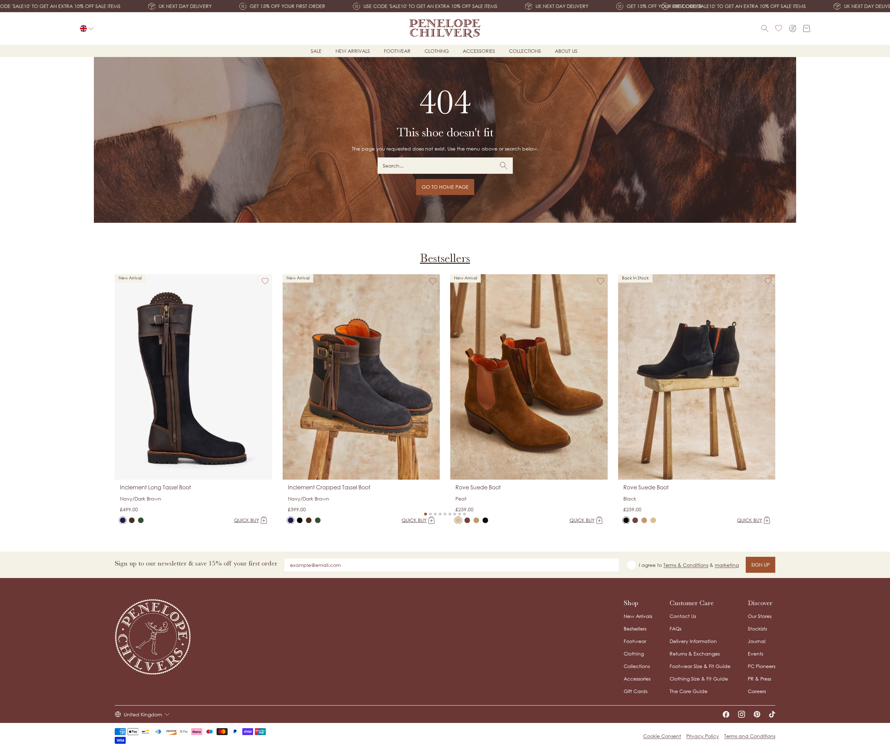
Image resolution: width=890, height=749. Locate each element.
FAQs (675, 629)
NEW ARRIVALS (352, 51)
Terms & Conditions (685, 565)
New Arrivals (638, 616)
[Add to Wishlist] (265, 281)
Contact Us (683, 616)
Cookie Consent (662, 736)
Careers (757, 691)
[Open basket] (806, 28)
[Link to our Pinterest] (757, 714)
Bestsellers (445, 258)
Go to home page (445, 187)
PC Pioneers (761, 666)
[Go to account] (792, 28)
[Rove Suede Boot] (458, 520)
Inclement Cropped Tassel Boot (329, 487)
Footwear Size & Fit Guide (700, 666)
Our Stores (759, 616)
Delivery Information (693, 641)
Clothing (436, 51)
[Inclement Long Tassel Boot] (123, 520)
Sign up (760, 565)
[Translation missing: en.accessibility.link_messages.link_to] (153, 637)
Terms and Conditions (749, 736)
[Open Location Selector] (86, 28)
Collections (525, 51)
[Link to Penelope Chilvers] (445, 28)
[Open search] (764, 28)
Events (755, 654)
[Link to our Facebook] (725, 714)
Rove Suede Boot (478, 487)
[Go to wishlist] (778, 28)
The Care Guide (688, 691)
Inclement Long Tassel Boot (155, 487)
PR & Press (759, 679)
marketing (727, 565)
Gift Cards (635, 691)
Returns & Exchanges (695, 654)
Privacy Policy (702, 736)
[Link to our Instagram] (741, 714)
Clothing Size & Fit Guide (699, 679)
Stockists (757, 629)
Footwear (397, 51)
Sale (316, 51)
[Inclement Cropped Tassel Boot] (290, 520)
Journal (757, 641)
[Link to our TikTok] (772, 714)
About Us (566, 51)
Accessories (479, 51)
